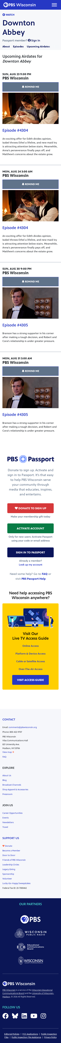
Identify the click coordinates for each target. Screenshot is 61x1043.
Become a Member (11, 850)
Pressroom (7, 794)
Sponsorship (8, 874)
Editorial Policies (11, 1034)
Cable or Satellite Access (30, 661)
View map (7, 752)
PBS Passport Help (33, 579)
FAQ (44, 574)
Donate (8, 846)
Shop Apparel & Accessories (15, 789)
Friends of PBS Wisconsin (14, 860)
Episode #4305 (15, 325)
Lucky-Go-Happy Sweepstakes (16, 883)
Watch (9, 14)
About (6, 46)
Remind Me (31, 86)
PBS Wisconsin (8, 990)
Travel (5, 827)
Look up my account (30, 564)
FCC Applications (30, 1034)
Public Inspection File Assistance (26, 1037)
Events (5, 818)
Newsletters (8, 822)
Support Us (10, 838)
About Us (6, 775)
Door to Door (8, 855)
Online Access (30, 645)
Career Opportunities (12, 813)
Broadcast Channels (11, 785)
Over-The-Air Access (30, 669)
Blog (4, 780)
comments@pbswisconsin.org (23, 727)
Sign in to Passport (30, 552)
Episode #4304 (15, 130)
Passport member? (21, 40)
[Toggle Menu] (54, 4)
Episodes (18, 46)
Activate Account (30, 528)
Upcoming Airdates (38, 46)
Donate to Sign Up (32, 508)
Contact (8, 719)
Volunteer (7, 878)
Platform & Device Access (30, 653)
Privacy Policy (50, 1037)
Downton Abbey (18, 27)
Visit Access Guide (30, 680)
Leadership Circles (10, 864)
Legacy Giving (8, 869)
